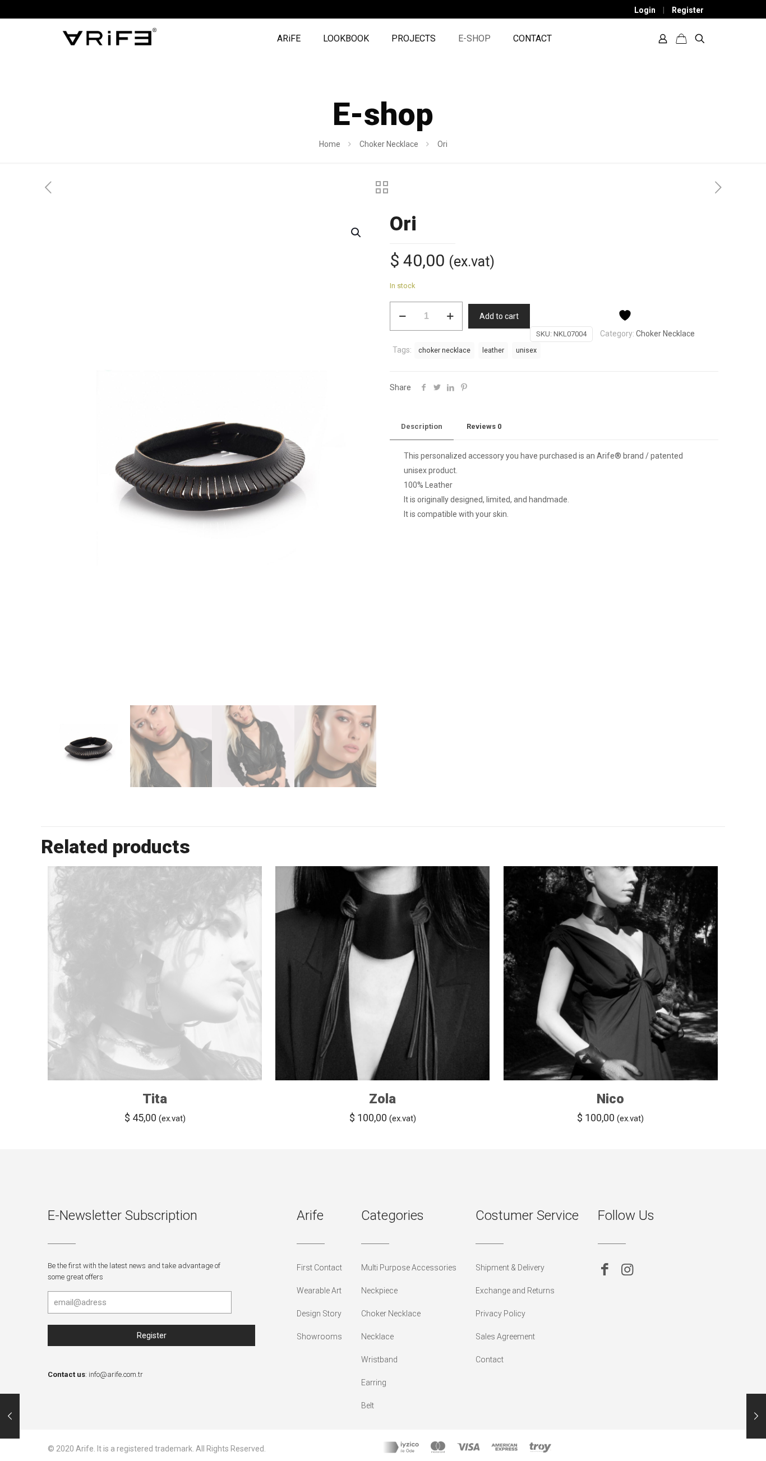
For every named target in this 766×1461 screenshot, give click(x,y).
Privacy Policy (500, 1313)
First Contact (319, 1267)
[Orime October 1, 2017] (756, 1416)
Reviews (484, 426)
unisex (526, 350)
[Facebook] (605, 1269)
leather (493, 350)
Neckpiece (379, 1290)
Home (329, 144)
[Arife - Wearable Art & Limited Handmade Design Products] (109, 36)
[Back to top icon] (712, 1438)
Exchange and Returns (515, 1290)
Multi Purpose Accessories (408, 1267)
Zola (382, 1099)
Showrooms (319, 1336)
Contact (490, 1359)
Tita (154, 1099)
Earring (373, 1382)
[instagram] (627, 1269)
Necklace (377, 1336)
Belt (367, 1405)
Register (688, 10)
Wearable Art (319, 1290)
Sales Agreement (505, 1336)
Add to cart (499, 316)
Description (421, 426)
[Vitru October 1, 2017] (10, 1416)
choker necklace (444, 350)
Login (645, 10)
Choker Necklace (388, 144)
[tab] (422, 427)
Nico (610, 1099)
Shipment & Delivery (510, 1267)
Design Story (319, 1313)
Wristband (379, 1359)
